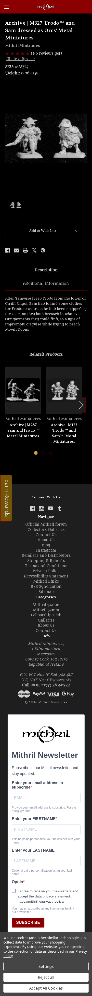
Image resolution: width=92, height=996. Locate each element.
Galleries (46, 620)
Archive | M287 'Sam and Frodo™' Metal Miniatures (23, 430)
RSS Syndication (46, 587)
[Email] (16, 250)
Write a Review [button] (20, 59)
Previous (6, 405)
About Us (46, 540)
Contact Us (46, 535)
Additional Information (46, 283)
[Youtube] (50, 508)
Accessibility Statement (46, 576)
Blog (46, 545)
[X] (34, 250)
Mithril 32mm (46, 610)
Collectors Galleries (46, 530)
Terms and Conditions (46, 566)
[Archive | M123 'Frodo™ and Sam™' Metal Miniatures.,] (64, 390)
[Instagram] (41, 508)
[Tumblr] (59, 508)
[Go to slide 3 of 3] (51, 453)
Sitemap (46, 592)
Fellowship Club (46, 615)
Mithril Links (46, 581)
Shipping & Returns (46, 561)
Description (46, 270)
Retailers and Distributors (46, 556)
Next (81, 405)
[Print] (25, 250)
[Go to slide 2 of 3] (43, 453)
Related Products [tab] (46, 354)
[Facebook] (7, 250)
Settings (46, 966)
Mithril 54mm (46, 605)
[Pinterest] (42, 250)
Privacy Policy (46, 571)
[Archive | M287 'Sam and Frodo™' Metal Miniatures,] (23, 390)
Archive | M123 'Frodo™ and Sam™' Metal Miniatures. (64, 433)
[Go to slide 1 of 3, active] (36, 453)
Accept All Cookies (46, 988)
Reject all (46, 977)
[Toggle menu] (6, 7)
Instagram (46, 550)
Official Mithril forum (46, 525)
